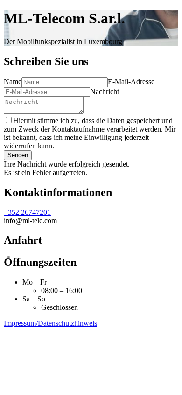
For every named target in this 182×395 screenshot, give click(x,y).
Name (12, 82)
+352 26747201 (27, 212)
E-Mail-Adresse (131, 82)
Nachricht (104, 91)
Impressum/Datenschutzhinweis (50, 323)
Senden (17, 155)
